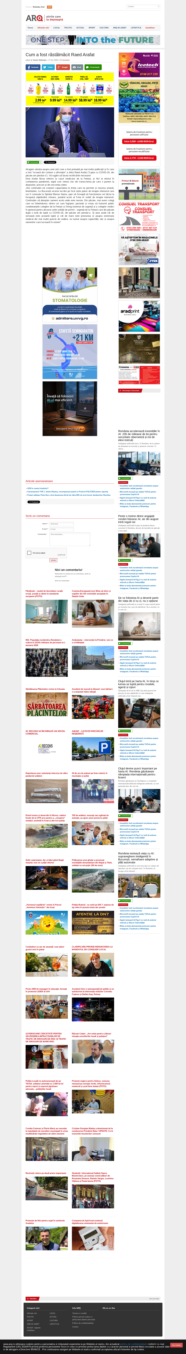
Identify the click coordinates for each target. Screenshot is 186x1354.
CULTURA (104, 28)
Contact (75, 1327)
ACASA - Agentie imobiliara (33, 1329)
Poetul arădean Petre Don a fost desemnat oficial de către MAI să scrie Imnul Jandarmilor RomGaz (69, 495)
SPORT (92, 28)
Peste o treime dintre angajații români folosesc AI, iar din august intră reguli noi (138, 519)
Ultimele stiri (43, 28)
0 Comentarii (65, 60)
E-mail (44, 529)
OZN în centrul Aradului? (37, 488)
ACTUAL (80, 28)
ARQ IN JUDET (119, 28)
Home (30, 28)
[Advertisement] (70, 245)
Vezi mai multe (154, 1298)
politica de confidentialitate (133, 1344)
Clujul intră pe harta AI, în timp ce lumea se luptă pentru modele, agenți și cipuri (138, 684)
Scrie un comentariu (62, 580)
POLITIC (68, 28)
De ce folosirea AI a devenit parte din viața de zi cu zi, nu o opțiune (138, 599)
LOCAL (56, 28)
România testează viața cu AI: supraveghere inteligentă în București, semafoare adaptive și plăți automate (138, 858)
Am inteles (176, 1345)
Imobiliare (150, 28)
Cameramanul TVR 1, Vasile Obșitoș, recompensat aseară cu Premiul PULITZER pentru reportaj (67, 492)
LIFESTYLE (136, 28)
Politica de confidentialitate (83, 1323)
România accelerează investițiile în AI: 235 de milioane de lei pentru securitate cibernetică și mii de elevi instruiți (139, 436)
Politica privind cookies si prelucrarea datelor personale (83, 1318)
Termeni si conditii (79, 1313)
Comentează (34, 162)
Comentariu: (42, 534)
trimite (53, 560)
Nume (44, 524)
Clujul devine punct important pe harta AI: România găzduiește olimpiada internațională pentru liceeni (137, 773)
